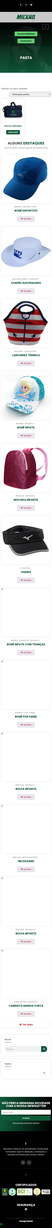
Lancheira (30, 351)
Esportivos (30, 207)
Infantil (30, 424)
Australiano (20, 279)
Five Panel (30, 713)
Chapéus (34, 279)
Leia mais (13, 132)
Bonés (18, 207)
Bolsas (19, 351)
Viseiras (25, 568)
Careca (32, 1002)
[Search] (44, 1049)
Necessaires (30, 857)
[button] (26, 1174)
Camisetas (20, 1002)
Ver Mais (27, 1024)
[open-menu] (45, 26)
